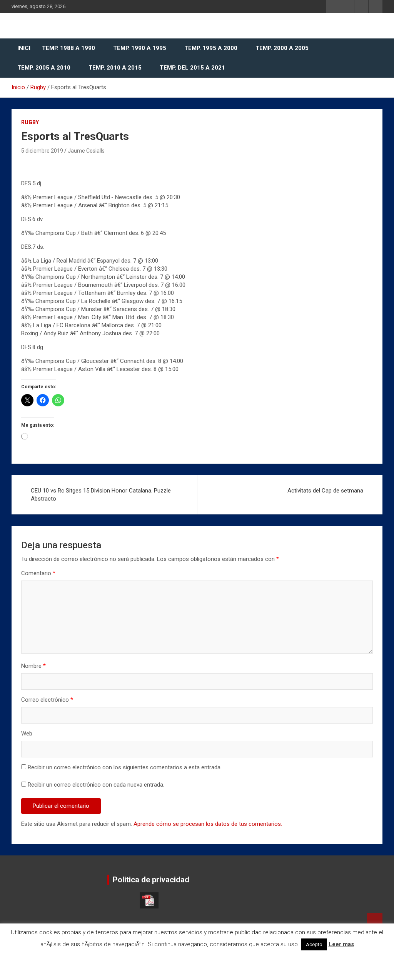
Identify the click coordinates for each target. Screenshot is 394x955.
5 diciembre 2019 (42, 151)
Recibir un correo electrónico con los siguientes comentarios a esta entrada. (125, 767)
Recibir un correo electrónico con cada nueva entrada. (96, 784)
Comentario (38, 573)
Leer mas (341, 944)
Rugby (30, 122)
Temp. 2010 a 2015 (115, 67)
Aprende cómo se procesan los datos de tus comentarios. (208, 823)
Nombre (33, 665)
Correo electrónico (47, 699)
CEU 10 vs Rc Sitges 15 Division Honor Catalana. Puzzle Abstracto (101, 494)
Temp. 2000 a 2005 (282, 48)
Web (26, 733)
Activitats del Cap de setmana (325, 490)
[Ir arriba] (374, 920)
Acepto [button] (314, 944)
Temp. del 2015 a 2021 (192, 67)
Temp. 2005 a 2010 (43, 67)
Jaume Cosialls (86, 151)
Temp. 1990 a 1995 (139, 48)
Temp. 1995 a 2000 (210, 48)
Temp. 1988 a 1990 (68, 48)
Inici (23, 48)
